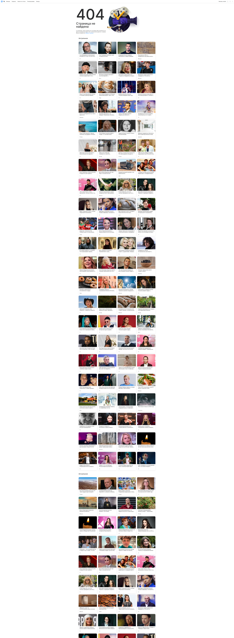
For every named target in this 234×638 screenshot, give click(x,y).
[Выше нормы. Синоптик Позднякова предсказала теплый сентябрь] (127, 603)
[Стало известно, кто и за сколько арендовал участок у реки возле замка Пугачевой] (127, 187)
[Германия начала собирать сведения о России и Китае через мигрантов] (88, 480)
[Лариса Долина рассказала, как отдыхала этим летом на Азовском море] (127, 578)
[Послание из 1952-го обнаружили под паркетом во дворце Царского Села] (146, 51)
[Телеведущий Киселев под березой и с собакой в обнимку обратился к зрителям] (107, 603)
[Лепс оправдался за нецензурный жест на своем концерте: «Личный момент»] (146, 461)
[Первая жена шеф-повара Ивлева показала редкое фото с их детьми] (88, 70)
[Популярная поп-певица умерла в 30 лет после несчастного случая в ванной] (146, 441)
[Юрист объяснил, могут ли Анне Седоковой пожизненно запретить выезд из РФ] (88, 207)
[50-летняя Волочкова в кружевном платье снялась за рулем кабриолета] (88, 539)
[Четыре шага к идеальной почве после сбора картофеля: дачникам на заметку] (146, 539)
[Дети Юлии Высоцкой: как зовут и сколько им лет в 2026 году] (146, 603)
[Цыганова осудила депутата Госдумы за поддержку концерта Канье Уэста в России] (127, 70)
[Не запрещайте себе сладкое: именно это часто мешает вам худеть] (127, 500)
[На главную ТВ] (4, 1)
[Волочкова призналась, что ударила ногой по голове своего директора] (127, 623)
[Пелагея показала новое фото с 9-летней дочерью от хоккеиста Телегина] (146, 90)
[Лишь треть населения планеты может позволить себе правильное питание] (146, 383)
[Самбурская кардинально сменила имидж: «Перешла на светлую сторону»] (146, 344)
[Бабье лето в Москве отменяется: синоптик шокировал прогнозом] (107, 148)
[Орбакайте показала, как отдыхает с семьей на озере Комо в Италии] (88, 305)
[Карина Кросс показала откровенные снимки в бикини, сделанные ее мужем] (146, 422)
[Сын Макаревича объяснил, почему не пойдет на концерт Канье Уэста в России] (127, 519)
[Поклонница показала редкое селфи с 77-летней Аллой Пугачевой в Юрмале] (107, 129)
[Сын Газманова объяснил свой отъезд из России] (107, 51)
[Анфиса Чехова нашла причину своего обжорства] (146, 578)
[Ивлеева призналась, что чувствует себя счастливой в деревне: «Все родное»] (146, 519)
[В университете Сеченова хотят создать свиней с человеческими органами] (127, 305)
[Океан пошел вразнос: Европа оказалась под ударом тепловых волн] (88, 129)
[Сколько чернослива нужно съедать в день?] (146, 266)
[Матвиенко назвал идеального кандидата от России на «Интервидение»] (146, 70)
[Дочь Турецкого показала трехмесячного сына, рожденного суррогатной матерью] (107, 246)
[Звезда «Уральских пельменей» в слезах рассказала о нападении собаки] (127, 227)
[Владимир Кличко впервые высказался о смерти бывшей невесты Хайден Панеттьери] (127, 51)
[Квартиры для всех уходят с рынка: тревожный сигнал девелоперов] (107, 441)
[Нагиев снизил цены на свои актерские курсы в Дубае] (107, 324)
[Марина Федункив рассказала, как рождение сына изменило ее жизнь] (88, 266)
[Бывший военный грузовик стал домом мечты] (127, 168)
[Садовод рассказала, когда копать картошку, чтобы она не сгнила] (146, 500)
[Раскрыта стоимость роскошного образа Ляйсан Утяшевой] (107, 422)
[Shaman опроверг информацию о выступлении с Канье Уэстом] (88, 441)
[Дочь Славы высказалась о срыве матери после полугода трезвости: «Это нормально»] (107, 227)
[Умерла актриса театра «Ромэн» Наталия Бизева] (127, 129)
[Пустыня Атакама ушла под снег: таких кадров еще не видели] (88, 603)
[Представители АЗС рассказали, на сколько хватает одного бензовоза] (88, 402)
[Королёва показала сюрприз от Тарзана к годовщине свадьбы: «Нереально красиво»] (146, 187)
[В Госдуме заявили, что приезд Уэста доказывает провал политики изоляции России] (88, 246)
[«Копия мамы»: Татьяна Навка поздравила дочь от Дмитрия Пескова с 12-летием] (127, 402)
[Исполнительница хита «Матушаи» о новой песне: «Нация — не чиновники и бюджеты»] (107, 519)
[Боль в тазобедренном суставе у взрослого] (88, 109)
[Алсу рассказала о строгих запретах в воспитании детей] (88, 500)
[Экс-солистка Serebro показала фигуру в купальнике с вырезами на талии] (107, 539)
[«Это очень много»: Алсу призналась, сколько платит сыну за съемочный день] (88, 187)
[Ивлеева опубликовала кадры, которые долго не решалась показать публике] (146, 207)
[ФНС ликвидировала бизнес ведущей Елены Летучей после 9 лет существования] (146, 480)
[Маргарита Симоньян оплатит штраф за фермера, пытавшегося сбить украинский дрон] (107, 207)
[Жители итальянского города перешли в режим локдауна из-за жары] (127, 285)
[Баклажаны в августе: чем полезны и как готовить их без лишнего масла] (88, 559)
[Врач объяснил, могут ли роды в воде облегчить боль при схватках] (127, 207)
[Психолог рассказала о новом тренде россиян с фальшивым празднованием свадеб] (107, 187)
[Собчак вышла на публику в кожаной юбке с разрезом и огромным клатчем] (107, 480)
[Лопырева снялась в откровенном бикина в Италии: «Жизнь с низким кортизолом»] (107, 285)
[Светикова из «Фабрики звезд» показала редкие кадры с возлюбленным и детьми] (146, 285)
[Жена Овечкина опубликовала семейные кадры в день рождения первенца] (88, 363)
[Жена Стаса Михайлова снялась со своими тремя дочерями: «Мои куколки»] (88, 90)
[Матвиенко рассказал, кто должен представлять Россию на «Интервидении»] (88, 578)
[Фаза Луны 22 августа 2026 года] (146, 402)
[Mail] (2, 1)
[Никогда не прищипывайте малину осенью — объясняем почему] (146, 623)
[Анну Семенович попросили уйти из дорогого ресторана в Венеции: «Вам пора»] (88, 168)
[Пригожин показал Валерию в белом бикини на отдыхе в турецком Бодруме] (88, 148)
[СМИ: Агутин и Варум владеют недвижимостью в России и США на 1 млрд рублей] (146, 148)
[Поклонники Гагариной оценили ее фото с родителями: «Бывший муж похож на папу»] (127, 246)
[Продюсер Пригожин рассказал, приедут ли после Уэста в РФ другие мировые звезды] (127, 344)
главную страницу (89, 33)
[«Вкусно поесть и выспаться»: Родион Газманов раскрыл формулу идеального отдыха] (146, 363)
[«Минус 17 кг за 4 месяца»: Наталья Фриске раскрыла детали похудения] (107, 461)
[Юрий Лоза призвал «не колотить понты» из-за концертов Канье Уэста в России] (146, 227)
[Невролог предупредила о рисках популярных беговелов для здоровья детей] (146, 324)
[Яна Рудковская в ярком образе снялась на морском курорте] (107, 344)
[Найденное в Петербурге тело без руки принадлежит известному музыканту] (88, 422)
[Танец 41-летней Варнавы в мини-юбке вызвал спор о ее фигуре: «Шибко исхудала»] (127, 363)
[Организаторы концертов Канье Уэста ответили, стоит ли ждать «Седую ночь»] (88, 344)
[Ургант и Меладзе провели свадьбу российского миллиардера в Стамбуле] (127, 109)
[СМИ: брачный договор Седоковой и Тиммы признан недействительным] (88, 383)
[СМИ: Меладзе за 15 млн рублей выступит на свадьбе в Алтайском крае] (107, 363)
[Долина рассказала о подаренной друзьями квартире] (88, 519)
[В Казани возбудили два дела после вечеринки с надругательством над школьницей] (107, 70)
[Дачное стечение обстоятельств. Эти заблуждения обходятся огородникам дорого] (127, 148)
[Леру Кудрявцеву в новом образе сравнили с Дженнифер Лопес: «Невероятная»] (127, 539)
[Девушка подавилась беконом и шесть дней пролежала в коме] (146, 129)
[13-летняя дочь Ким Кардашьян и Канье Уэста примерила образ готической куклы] (88, 324)
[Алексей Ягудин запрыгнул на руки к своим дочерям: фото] (127, 461)
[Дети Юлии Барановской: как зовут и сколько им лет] (107, 168)
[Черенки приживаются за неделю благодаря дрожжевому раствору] (146, 305)
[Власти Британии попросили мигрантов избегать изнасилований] (88, 623)
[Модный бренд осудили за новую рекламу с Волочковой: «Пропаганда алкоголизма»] (127, 383)
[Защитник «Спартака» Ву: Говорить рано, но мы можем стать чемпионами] (88, 227)
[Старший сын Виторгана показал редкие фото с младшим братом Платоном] (146, 168)
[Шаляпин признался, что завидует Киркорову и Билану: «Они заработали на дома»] (107, 109)
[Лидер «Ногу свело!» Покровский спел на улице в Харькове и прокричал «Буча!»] (88, 461)
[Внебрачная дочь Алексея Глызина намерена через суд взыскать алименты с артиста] (127, 90)
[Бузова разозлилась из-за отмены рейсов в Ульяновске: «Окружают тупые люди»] (127, 422)
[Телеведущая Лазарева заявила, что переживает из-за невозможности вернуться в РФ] (107, 402)
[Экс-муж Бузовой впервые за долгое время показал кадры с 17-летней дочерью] (127, 266)
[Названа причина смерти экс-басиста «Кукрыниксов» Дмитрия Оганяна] (127, 480)
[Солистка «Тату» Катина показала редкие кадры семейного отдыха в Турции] (127, 324)
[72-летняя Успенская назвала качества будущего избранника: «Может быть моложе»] (107, 578)
